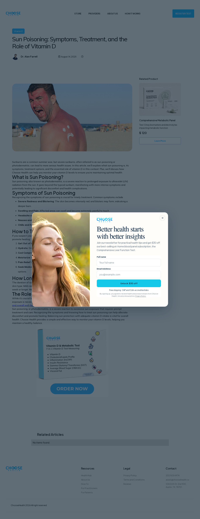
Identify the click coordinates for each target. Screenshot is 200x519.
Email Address (104, 269)
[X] (162, 218)
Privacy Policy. (140, 296)
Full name (101, 257)
